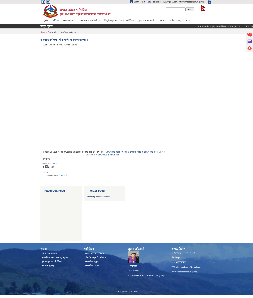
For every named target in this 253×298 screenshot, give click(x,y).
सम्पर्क (161, 20)
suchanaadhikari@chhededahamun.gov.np (146, 275)
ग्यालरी (188, 20)
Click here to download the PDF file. (102, 155)
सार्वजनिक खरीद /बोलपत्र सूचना (55, 257)
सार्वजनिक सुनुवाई (92, 261)
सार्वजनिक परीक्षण (92, 265)
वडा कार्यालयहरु (69, 20)
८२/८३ (45, 172)
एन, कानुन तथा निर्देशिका (52, 261)
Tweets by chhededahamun (98, 197)
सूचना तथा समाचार (49, 164)
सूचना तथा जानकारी (146, 20)
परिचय (56, 20)
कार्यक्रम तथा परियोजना (90, 20)
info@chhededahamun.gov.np (184, 272)
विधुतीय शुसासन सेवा (113, 20)
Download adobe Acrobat (118, 152)
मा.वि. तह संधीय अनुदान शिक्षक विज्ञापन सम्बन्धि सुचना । (213, 26)
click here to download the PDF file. (148, 152)
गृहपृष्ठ (46, 20)
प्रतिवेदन (130, 20)
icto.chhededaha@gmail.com (188, 267)
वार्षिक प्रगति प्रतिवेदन (94, 253)
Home (42, 32)
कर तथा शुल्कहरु (48, 265)
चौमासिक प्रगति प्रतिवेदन (95, 257)
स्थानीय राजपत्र (175, 20)
